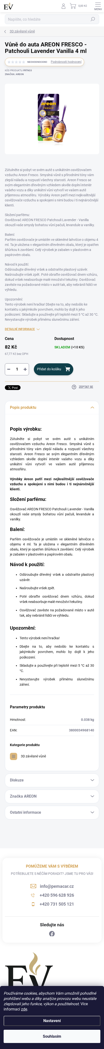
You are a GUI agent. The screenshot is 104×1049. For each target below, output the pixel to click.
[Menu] (98, 6)
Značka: (14, 74)
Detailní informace (20, 329)
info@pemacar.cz (57, 886)
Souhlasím (52, 1036)
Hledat (93, 19)
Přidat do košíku (49, 369)
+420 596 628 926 (57, 895)
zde (24, 1009)
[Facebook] (52, 934)
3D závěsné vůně (33, 756)
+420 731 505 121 (57, 904)
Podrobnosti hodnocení (66, 62)
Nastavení (52, 1020)
